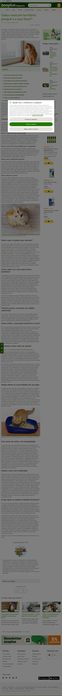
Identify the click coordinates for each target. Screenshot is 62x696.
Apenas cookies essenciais (31, 129)
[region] (31, 116)
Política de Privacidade (37, 115)
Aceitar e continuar (31, 124)
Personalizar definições (31, 119)
